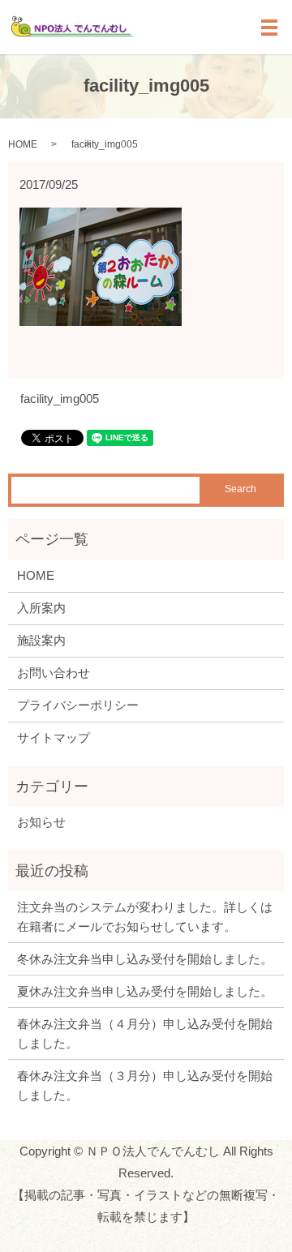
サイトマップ (53, 737)
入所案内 (41, 608)
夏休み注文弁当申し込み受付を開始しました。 (145, 991)
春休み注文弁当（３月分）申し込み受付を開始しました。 (145, 1085)
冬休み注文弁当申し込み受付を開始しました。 (145, 959)
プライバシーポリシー (78, 705)
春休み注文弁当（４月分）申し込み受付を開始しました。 (145, 1033)
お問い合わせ (53, 673)
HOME (22, 144)
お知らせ (41, 822)
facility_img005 (59, 398)
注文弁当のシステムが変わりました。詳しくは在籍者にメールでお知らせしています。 (145, 916)
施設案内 (41, 640)
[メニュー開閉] (269, 27)
